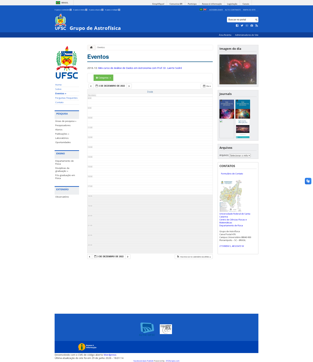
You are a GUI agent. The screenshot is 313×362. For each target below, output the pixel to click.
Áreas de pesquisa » (65, 121)
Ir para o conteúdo (63, 10)
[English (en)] (204, 9)
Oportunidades (63, 142)
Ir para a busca (96, 10)
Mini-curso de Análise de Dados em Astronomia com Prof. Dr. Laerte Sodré (140, 67)
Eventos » (60, 93)
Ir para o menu (80, 10)
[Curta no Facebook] (237, 25)
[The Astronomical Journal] (242, 117)
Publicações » (62, 133)
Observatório (62, 196)
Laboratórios (62, 138)
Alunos (58, 129)
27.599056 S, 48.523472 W (231, 246)
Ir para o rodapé (112, 10)
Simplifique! (158, 3)
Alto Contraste (233, 9)
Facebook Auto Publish (143, 361)
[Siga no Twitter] (242, 25)
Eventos (101, 47)
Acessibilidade (216, 9)
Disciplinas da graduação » (62, 169)
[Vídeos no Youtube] (247, 25)
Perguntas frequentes (66, 97)
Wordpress (110, 354)
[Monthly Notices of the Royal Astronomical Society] (226, 137)
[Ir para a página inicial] (90, 47)
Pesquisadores (63, 125)
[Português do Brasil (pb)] (201, 9)
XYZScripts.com (172, 361)
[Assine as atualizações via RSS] (256, 25)
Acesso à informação (212, 3)
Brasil (64, 2)
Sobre (58, 89)
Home (58, 84)
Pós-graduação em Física (65, 177)
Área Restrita (225, 35)
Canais (246, 3)
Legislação (232, 3)
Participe (192, 3)
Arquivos (224, 155)
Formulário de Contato (232, 173)
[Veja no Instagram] (252, 25)
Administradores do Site (246, 35)
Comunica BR (176, 3)
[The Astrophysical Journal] (226, 117)
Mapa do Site (249, 9)
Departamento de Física (64, 162)
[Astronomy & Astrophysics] (242, 137)
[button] (193, 256)
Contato (59, 102)
